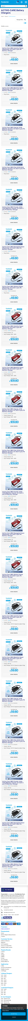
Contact (3, 936)
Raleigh (2, 955)
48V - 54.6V (3, 980)
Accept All (14, 1013)
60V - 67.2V (3, 983)
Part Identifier (8, 889)
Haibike (2, 956)
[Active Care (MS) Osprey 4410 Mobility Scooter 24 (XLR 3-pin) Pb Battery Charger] (14, 127)
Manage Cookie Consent (6, 947)
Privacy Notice (5, 1010)
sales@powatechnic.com (9, 912)
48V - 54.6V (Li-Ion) (5, 1003)
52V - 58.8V (3, 981)
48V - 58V (3, 994)
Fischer (2, 958)
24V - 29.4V (3, 976)
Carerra (3, 951)
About (2, 933)
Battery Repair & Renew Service (8, 934)
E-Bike (2, 965)
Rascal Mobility (4, 959)
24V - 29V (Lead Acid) (6, 1000)
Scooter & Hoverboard (6, 967)
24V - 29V (3, 991)
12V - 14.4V (3, 989)
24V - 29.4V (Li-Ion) (5, 998)
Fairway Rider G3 (5, 961)
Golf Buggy (3, 970)
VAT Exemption (4, 944)
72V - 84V (3, 985)
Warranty (3, 942)
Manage (14, 1017)
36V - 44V (3, 992)
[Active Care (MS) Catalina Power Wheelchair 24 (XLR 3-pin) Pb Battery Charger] (14, 47)
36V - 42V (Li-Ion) (5, 1001)
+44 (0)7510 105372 (8, 910)
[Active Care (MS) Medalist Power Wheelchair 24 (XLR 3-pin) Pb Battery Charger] (14, 87)
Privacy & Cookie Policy (6, 945)
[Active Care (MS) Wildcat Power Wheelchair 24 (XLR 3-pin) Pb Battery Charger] (14, 285)
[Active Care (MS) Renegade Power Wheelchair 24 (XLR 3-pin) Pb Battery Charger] (14, 246)
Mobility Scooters (5, 969)
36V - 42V (3, 978)
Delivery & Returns (5, 940)
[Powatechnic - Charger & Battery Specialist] (5, 2)
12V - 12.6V (3, 975)
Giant (2, 953)
